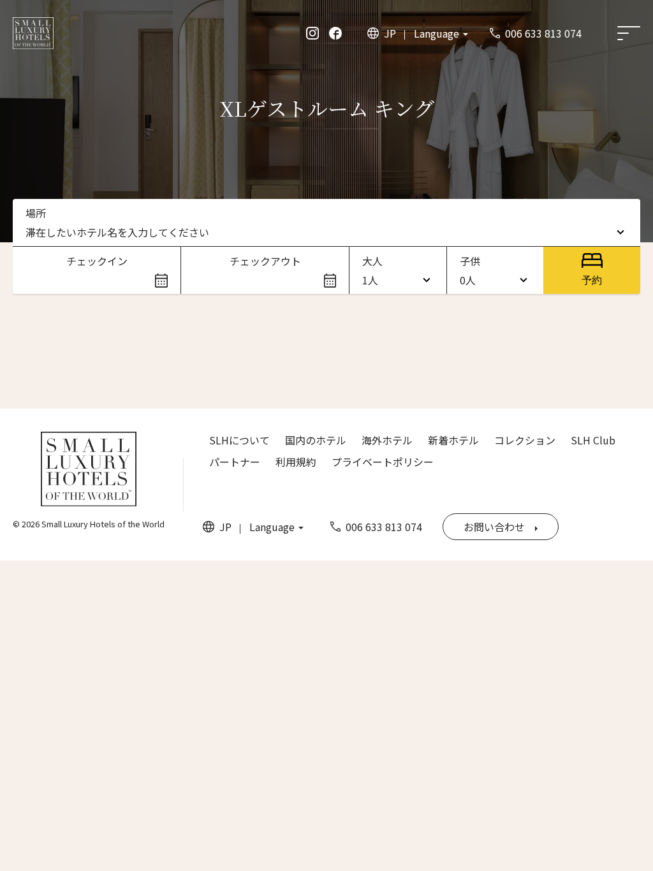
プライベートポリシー (383, 461)
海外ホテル (387, 440)
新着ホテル (453, 440)
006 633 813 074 (543, 33)
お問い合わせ (494, 526)
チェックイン (97, 260)
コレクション (524, 440)
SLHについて (239, 440)
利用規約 (295, 461)
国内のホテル (315, 440)
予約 (592, 280)
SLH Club (593, 440)
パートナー (234, 461)
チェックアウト (265, 260)
